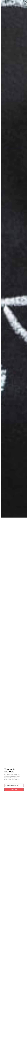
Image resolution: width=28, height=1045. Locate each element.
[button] (26, 1)
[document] (14, 522)
